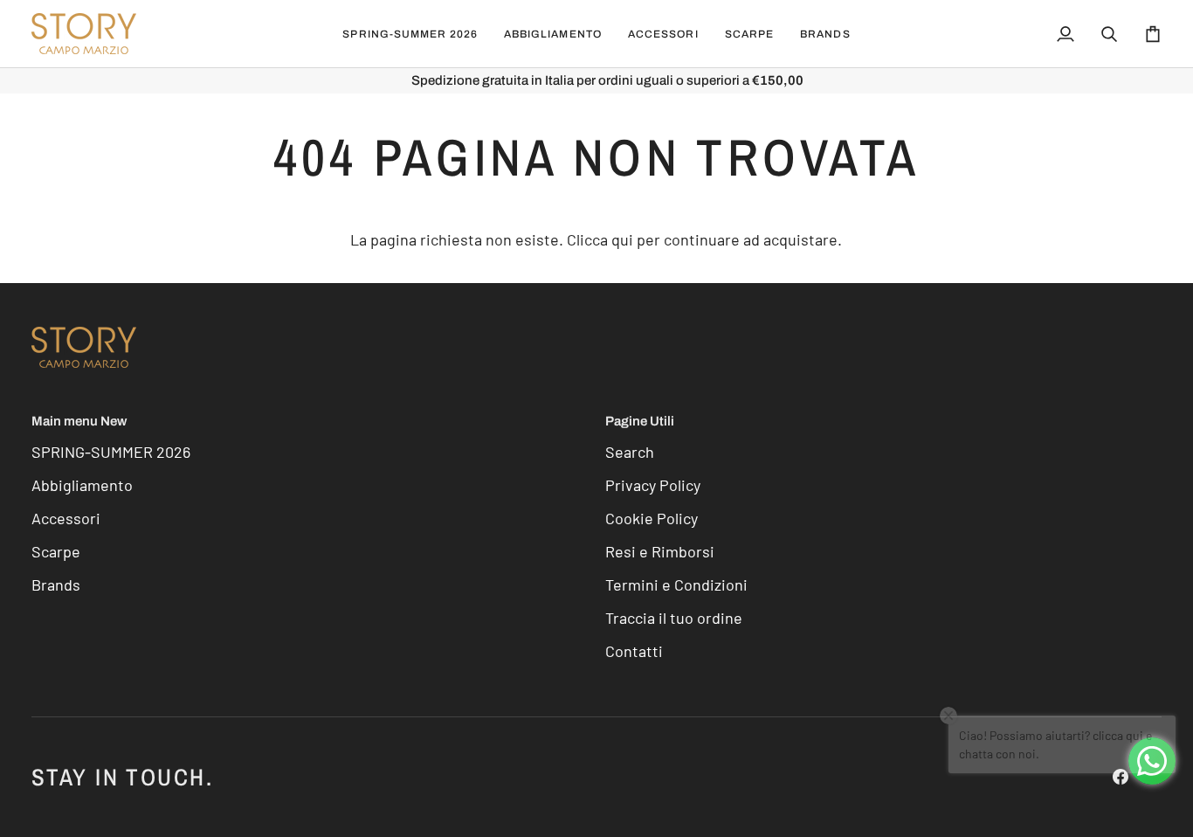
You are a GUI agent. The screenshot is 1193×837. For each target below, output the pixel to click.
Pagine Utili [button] (639, 421)
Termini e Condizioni (676, 584)
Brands (55, 584)
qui (622, 239)
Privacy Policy (652, 485)
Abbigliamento (82, 485)
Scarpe (55, 551)
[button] (553, 33)
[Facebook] (1120, 777)
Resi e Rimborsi (659, 551)
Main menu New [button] (79, 421)
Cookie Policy (651, 518)
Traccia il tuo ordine (673, 617)
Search (629, 451)
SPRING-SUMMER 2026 (110, 451)
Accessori (65, 518)
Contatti (634, 651)
